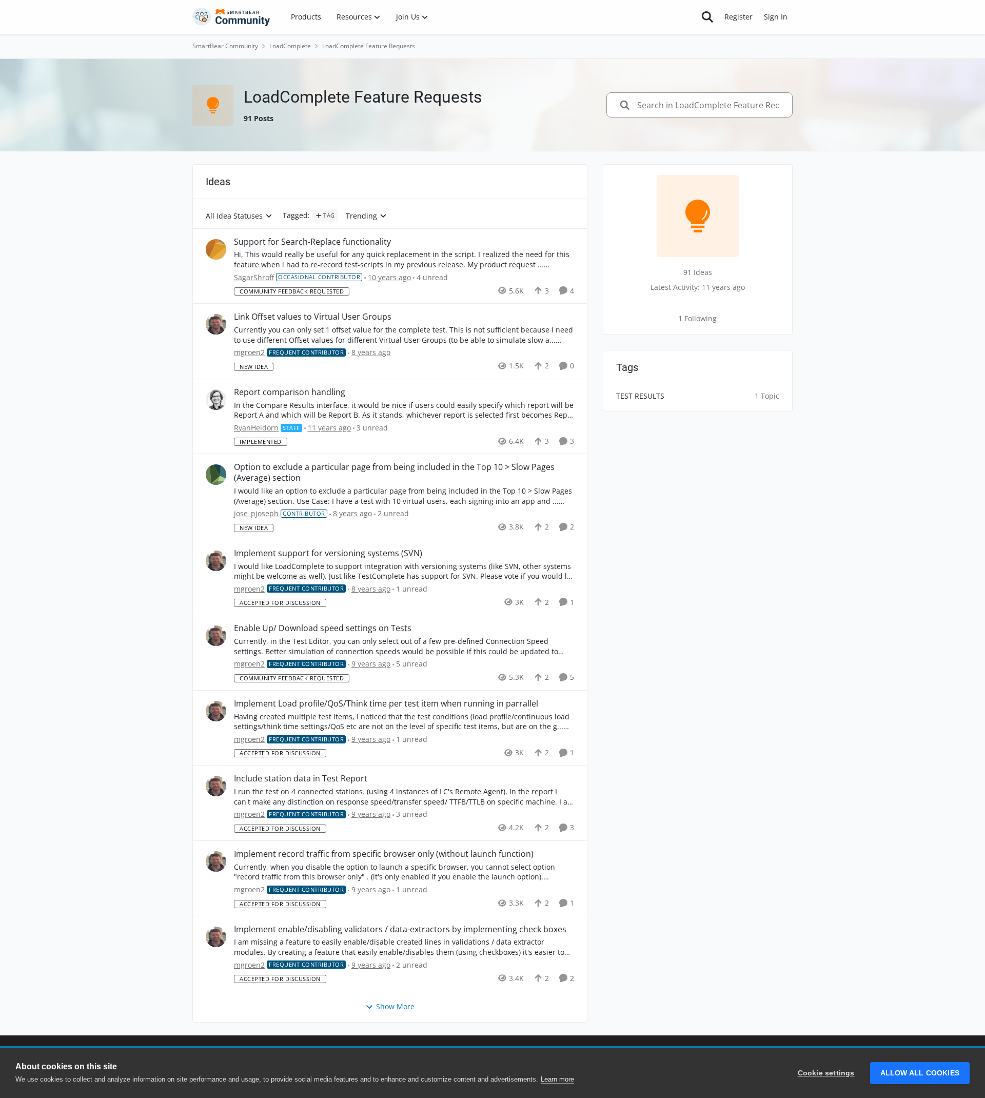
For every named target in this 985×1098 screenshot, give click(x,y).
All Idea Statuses (234, 216)
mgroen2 (249, 352)
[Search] (707, 17)
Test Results (640, 396)
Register (738, 17)
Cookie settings (826, 1073)
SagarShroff (254, 277)
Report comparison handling (289, 392)
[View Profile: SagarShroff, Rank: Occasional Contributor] (216, 249)
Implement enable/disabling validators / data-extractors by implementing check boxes (400, 929)
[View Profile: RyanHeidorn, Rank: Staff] (216, 399)
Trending (361, 216)
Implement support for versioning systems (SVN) (328, 553)
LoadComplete (290, 46)
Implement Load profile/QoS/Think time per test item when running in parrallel (386, 703)
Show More (395, 1006)
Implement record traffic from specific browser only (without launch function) (384, 854)
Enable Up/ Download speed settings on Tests (322, 628)
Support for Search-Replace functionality (312, 242)
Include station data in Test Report (300, 778)
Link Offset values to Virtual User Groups (312, 316)
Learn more (557, 1079)
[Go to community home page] (231, 17)
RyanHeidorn (256, 428)
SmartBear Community (225, 46)
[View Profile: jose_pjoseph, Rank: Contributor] (216, 474)
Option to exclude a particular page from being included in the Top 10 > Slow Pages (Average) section (394, 472)
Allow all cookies (919, 1073)
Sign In (775, 17)
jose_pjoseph (256, 513)
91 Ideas (697, 272)
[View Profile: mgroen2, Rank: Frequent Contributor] (216, 324)
